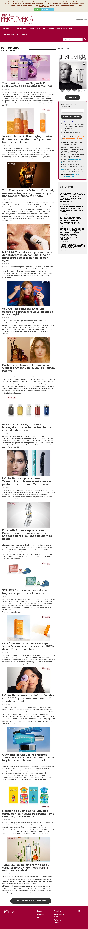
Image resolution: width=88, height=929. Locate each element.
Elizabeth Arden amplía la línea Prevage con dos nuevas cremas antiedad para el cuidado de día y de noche (27, 534)
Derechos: (64, 163)
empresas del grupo (76, 159)
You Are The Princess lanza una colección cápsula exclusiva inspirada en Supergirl (27, 311)
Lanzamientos (20, 29)
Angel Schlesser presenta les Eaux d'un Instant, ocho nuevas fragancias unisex (72, 209)
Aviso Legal (79, 136)
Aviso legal (57, 911)
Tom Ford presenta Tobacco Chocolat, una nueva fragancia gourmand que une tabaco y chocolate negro (28, 193)
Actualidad (35, 29)
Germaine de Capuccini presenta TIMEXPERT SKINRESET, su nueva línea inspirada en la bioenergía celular (28, 757)
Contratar (40, 914)
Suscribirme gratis (71, 117)
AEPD (79, 173)
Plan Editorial (41, 918)
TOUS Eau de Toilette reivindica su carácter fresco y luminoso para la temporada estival (25, 867)
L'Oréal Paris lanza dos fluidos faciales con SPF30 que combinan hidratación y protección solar (28, 698)
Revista (6, 29)
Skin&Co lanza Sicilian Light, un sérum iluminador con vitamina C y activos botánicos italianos (28, 139)
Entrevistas (48, 29)
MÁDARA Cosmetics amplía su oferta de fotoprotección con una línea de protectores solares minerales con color (27, 256)
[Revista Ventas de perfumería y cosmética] (76, 911)
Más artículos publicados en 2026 (31, 901)
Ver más (72, 97)
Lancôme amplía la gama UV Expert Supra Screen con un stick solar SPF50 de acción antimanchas (28, 646)
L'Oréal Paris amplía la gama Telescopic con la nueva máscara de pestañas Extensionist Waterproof (26, 481)
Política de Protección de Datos (70, 175)
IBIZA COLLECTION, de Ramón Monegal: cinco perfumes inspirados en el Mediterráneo (27, 427)
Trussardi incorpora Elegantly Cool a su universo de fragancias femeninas (27, 84)
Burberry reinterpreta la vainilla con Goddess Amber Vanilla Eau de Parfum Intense (28, 367)
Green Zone (22, 34)
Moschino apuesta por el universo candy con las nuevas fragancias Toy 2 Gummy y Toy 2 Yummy (28, 813)
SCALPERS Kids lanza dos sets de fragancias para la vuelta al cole (24, 592)
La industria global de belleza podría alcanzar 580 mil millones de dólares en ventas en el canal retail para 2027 (71, 220)
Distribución (8, 34)
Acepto (37, 9)
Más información (47, 9)
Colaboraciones (64, 29)
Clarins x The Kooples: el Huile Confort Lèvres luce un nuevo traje (72, 246)
